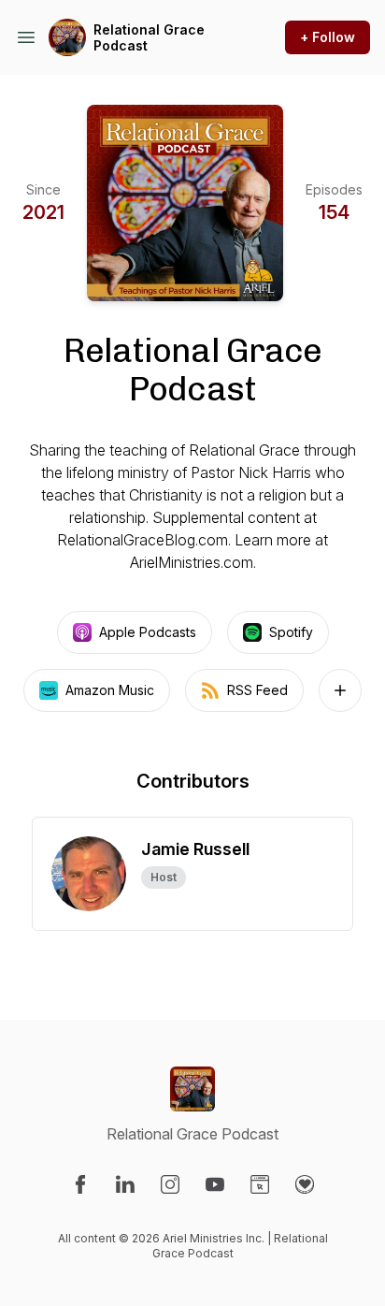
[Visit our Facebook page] (80, 1184)
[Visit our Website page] (259, 1184)
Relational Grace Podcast (149, 38)
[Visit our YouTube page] (215, 1184)
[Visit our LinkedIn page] (125, 1184)
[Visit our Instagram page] (170, 1184)
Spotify (291, 632)
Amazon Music (109, 690)
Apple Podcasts (147, 632)
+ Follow (327, 37)
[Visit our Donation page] (304, 1184)
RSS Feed (257, 690)
